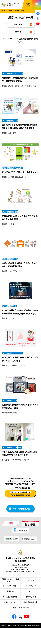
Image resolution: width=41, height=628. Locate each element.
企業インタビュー (10, 602)
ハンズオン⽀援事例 (10, 597)
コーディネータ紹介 (10, 586)
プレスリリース (31, 586)
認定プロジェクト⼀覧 (21, 607)
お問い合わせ (31, 597)
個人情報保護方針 (31, 602)
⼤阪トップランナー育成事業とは (10, 580)
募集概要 (10, 591)
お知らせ (31, 580)
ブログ (30, 591)
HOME (4, 10)
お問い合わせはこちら (22, 508)
